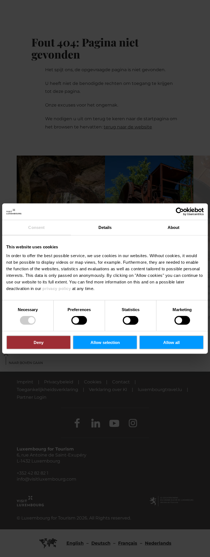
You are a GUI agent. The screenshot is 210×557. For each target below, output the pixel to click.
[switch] (79, 320)
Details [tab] (105, 227)
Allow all (171, 342)
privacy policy (56, 288)
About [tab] (174, 227)
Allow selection (105, 342)
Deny (38, 342)
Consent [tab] (36, 227)
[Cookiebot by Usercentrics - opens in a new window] (180, 212)
